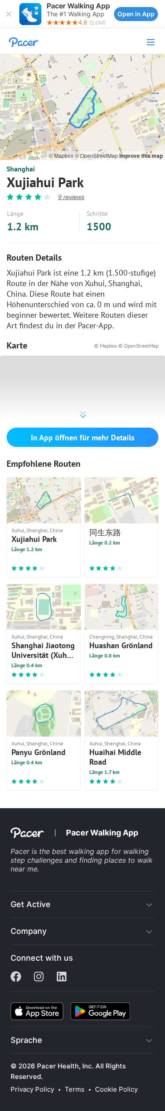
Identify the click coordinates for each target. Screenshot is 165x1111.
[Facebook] (16, 977)
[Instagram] (38, 977)
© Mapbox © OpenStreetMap (126, 345)
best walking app (81, 851)
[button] (9, 14)
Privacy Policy (32, 1089)
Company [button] (29, 931)
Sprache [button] (26, 1040)
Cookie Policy (116, 1089)
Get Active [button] (31, 904)
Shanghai (21, 168)
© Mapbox (62, 155)
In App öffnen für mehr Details (83, 437)
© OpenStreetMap (97, 155)
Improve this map (141, 156)
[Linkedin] (61, 977)
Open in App (135, 14)
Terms (74, 1089)
